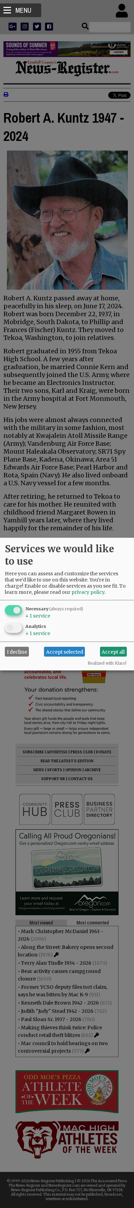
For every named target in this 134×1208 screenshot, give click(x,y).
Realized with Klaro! (107, 663)
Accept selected (64, 652)
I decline (17, 652)
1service (37, 616)
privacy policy (87, 592)
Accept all (113, 652)
